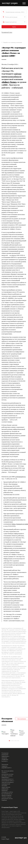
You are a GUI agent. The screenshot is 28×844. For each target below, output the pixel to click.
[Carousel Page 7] (18, 740)
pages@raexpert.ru (6, 767)
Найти (14, 27)
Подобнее (4, 800)
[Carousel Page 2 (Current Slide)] (10, 740)
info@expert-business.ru (5, 760)
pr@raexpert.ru (20, 477)
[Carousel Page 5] (15, 740)
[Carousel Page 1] (9, 740)
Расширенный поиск (7, 32)
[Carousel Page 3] (12, 740)
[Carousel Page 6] (17, 740)
